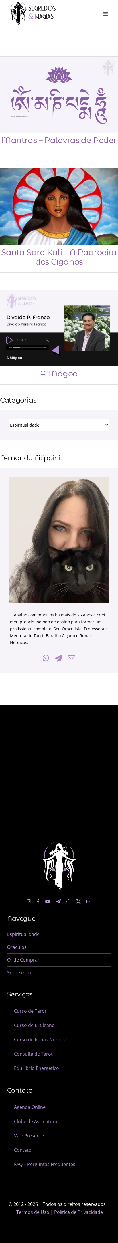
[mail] (88, 901)
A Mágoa (59, 373)
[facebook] (38, 901)
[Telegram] (58, 658)
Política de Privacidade (78, 1212)
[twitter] (78, 901)
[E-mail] (71, 658)
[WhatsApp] (46, 658)
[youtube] (47, 901)
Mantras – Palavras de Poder (59, 140)
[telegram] (58, 901)
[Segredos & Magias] (33, 4)
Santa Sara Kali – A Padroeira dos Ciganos (59, 257)
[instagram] (29, 901)
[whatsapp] (68, 901)
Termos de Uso (32, 1212)
